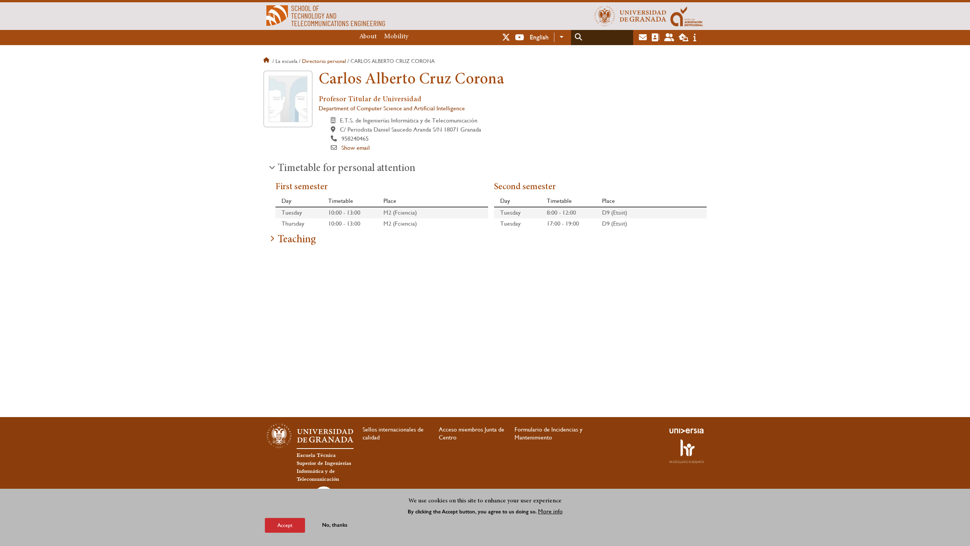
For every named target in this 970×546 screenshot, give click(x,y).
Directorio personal (324, 61)
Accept (285, 525)
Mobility (396, 36)
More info (550, 511)
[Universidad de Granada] (630, 16)
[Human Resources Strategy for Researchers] (687, 451)
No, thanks (334, 525)
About (368, 36)
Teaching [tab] (297, 240)
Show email (355, 147)
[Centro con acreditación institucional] (687, 16)
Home (267, 61)
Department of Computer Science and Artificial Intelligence (392, 108)
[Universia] (687, 430)
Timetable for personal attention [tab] (346, 168)
